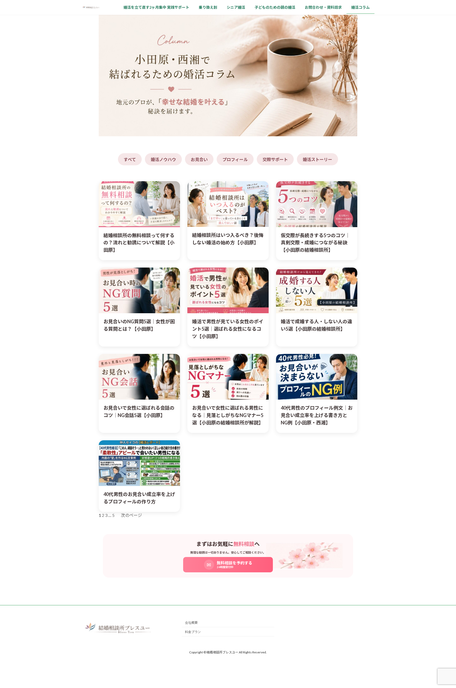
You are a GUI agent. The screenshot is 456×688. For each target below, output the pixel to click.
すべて (130, 159)
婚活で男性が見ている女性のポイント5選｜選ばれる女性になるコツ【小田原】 (227, 329)
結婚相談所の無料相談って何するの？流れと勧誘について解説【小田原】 (138, 242)
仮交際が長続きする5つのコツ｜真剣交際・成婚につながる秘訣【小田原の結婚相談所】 (315, 242)
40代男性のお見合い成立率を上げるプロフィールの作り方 (139, 497)
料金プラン (193, 632)
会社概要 (191, 623)
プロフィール (235, 159)
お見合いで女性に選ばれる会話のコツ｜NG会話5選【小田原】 (138, 411)
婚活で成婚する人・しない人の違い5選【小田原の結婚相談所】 (316, 325)
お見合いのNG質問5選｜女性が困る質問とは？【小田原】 (139, 325)
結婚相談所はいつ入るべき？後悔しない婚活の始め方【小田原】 (227, 238)
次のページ (131, 515)
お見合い (199, 159)
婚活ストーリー (317, 159)
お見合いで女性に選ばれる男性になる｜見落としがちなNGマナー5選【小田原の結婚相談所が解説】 (227, 415)
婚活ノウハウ (163, 159)
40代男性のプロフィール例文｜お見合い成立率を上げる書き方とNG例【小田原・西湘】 (317, 415)
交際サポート (275, 159)
